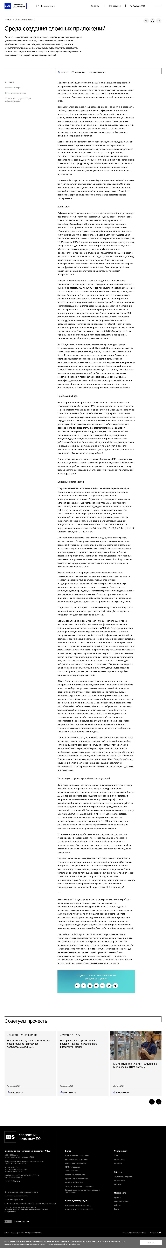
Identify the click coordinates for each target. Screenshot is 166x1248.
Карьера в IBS (119, 1180)
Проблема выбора (12, 87)
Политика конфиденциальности (27, 1209)
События (117, 1205)
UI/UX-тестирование (72, 1167)
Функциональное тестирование (77, 1155)
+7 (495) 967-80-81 (15, 1177)
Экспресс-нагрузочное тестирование (79, 1186)
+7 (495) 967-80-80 (137, 6)
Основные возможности (15, 93)
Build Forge (9, 82)
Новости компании (24, 19)
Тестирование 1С (71, 1171)
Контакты (95, 6)
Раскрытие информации (14, 1200)
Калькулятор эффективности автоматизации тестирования (82, 1191)
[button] (152, 1102)
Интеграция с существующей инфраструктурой (18, 99)
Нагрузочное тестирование (75, 1163)
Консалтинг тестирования (75, 1175)
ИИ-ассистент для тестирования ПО (79, 1209)
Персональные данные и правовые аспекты (21, 1192)
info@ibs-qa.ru (15, 1181)
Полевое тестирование (74, 1182)
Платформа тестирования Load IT (78, 1205)
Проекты (117, 1197)
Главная (8, 19)
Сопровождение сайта (130, 1232)
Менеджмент (119, 1159)
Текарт (144, 1232)
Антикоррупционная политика (16, 1196)
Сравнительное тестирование (76, 1178)
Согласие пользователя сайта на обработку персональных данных (30, 1203)
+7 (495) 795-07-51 (32, 1175)
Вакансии (117, 1184)
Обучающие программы (123, 1176)
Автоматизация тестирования (76, 1159)
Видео (116, 1209)
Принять (151, 1243)
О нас (116, 1155)
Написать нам (115, 6)
